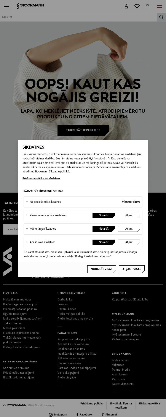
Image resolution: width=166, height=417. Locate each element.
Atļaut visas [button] (132, 269)
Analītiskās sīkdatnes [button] (40, 242)
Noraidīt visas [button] (101, 269)
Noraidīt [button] (104, 215)
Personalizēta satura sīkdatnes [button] (46, 215)
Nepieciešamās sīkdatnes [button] (43, 202)
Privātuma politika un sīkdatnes (41, 178)
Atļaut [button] (128, 215)
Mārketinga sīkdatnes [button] (41, 229)
